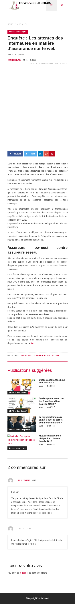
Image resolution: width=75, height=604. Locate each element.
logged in (24, 572)
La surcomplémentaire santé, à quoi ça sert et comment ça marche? (50, 420)
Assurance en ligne (17, 32)
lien (32, 343)
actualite (22, 24)
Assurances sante (17, 448)
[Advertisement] (37, 108)
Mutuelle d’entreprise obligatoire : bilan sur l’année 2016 (50, 438)
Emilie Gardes (24, 480)
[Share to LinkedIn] (40, 153)
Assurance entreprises (19, 430)
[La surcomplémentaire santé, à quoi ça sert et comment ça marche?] (21, 424)
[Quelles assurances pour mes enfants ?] (21, 387)
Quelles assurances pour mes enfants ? (52, 381)
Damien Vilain (14, 60)
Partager (17, 153)
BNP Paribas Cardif (18, 392)
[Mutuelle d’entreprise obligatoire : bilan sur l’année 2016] (21, 442)
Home (10, 24)
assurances (27, 355)
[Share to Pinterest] (52, 153)
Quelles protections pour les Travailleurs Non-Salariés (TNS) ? (51, 401)
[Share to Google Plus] (46, 153)
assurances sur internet (47, 355)
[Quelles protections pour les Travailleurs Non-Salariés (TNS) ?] (21, 405)
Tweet (32, 153)
